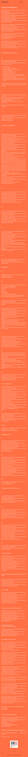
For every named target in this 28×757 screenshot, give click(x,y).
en (22, 2)
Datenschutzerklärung (16, 755)
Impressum (9, 755)
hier (18, 732)
